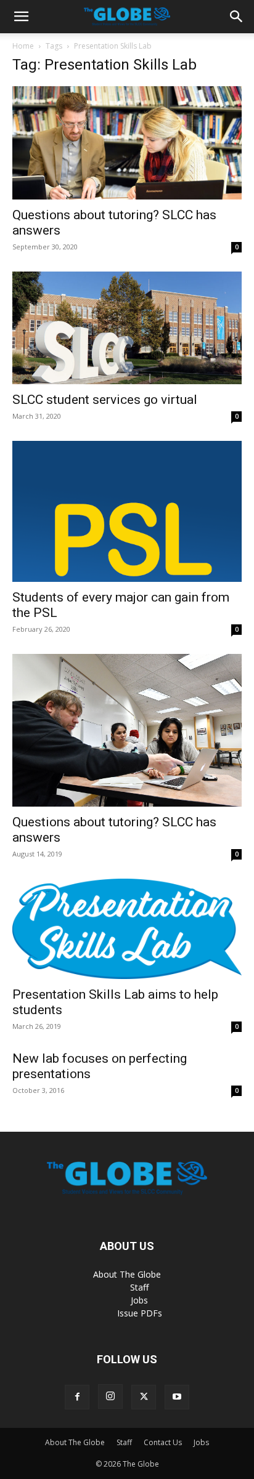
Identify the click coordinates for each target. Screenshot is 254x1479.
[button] (21, 16)
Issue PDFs (139, 1313)
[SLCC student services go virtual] (127, 328)
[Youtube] (177, 1397)
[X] (143, 1397)
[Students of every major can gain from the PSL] (127, 511)
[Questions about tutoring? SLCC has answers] (127, 142)
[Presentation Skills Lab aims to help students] (127, 929)
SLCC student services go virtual (104, 399)
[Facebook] (77, 1397)
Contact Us (163, 1442)
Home (23, 46)
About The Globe (127, 1274)
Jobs (139, 1300)
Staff (139, 1287)
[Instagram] (110, 1396)
